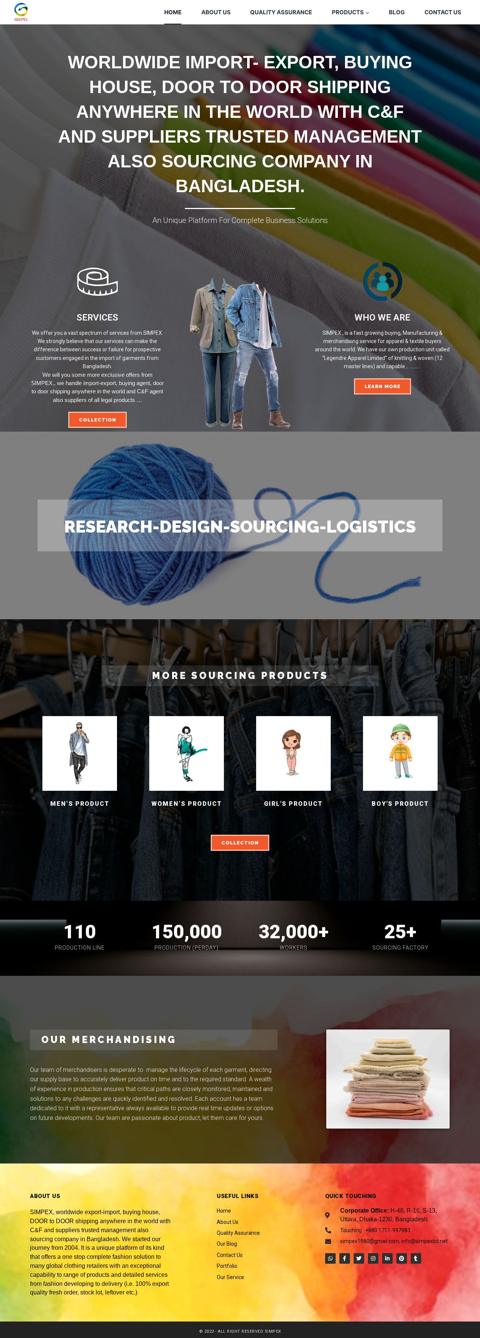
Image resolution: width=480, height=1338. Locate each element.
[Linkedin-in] (387, 1258)
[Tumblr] (416, 1258)
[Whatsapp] (330, 1258)
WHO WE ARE (382, 317)
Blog (397, 12)
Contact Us (442, 12)
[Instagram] (373, 1258)
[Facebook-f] (344, 1258)
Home (173, 12)
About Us (216, 12)
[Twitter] (359, 1258)
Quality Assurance (281, 12)
